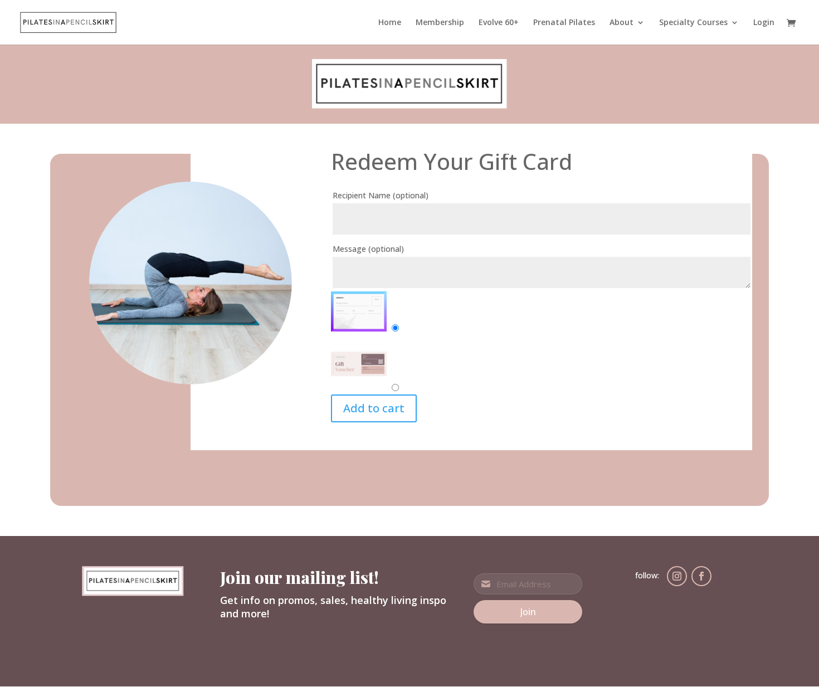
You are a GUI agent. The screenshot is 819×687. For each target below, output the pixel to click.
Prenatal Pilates (564, 22)
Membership (440, 22)
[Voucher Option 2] (359, 388)
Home (389, 22)
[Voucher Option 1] (359, 328)
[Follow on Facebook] (701, 576)
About (621, 22)
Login (763, 22)
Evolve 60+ (499, 22)
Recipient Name (380, 195)
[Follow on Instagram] (677, 576)
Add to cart (373, 408)
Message (368, 248)
